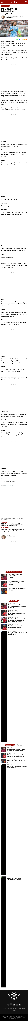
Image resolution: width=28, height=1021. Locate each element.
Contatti (10, 1008)
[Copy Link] (24, 39)
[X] (21, 39)
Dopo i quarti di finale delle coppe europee (14, 43)
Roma (22, 518)
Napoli (18, 518)
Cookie (23, 1008)
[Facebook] (19, 39)
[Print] (26, 39)
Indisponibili (16, 516)
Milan (13, 518)
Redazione (15, 1008)
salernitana (5, 519)
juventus (4, 518)
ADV (20, 1008)
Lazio (9, 518)
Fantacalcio (8, 516)
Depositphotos (9, 485)
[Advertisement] (14, 76)
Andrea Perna (10, 17)
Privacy (4, 1008)
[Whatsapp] (17, 39)
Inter (21, 516)
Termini (14, 1010)
